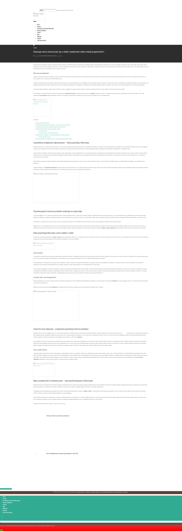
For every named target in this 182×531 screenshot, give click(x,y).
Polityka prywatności (95, 492)
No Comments (59, 55)
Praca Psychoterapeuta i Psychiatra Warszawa (112, 492)
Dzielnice (126, 492)
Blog (38, 34)
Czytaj (1, 530)
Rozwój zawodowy (41, 30)
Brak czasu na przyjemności (42, 123)
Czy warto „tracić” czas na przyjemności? (48, 132)
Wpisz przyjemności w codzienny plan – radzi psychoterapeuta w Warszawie (54, 138)
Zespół (39, 26)
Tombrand (87, 492)
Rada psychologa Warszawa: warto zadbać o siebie (48, 129)
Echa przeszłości (43, 130)
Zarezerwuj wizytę (41, 40)
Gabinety (39, 36)
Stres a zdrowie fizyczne (44, 136)
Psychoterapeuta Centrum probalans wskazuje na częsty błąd (50, 127)
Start (38, 24)
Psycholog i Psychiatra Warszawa (45, 28)
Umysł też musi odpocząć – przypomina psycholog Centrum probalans (52, 134)
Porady (35, 47)
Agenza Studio (80, 492)
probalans (37, 55)
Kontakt (39, 38)
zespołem (55, 403)
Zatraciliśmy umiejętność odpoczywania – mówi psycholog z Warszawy (53, 125)
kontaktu (64, 403)
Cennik (38, 32)
